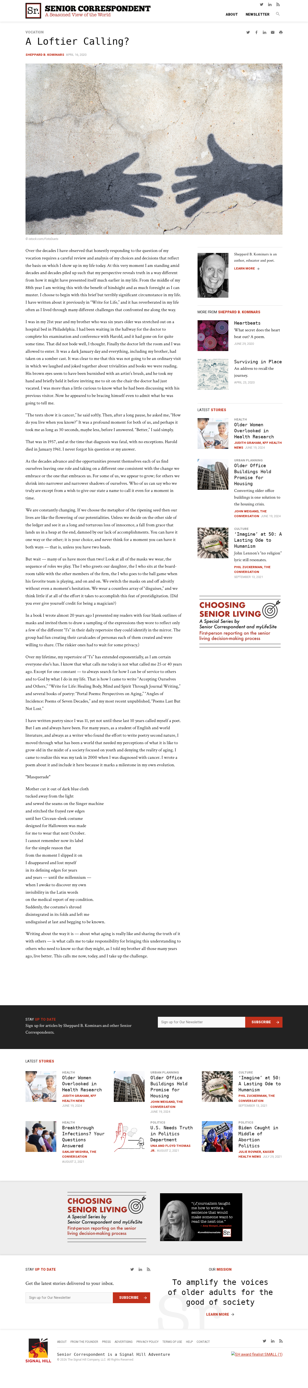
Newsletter (258, 15)
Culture (241, 529)
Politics (157, 1122)
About (232, 15)
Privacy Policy (147, 1342)
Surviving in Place (258, 361)
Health (240, 419)
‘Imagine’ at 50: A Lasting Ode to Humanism (258, 540)
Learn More (244, 268)
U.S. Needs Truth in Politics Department (171, 1134)
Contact (203, 1342)
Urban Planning (248, 460)
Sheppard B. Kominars (45, 55)
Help (189, 1342)
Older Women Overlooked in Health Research (254, 431)
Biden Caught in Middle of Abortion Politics (258, 1137)
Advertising (124, 1342)
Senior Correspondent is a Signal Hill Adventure (113, 1354)
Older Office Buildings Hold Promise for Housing (252, 474)
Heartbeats (247, 323)
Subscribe (261, 1022)
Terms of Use (172, 1342)
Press (106, 1342)
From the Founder (84, 1342)
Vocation (35, 32)
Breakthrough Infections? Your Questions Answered (83, 1137)
